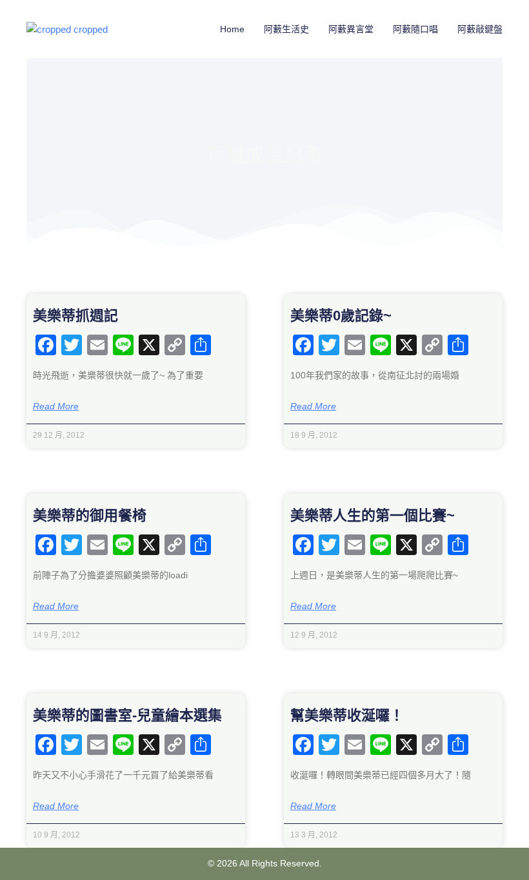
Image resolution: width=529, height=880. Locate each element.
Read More (56, 406)
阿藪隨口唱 (415, 29)
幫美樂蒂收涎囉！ (347, 715)
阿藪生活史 (286, 29)
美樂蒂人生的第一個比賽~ (372, 515)
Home (232, 29)
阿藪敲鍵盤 (480, 29)
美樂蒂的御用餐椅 (89, 515)
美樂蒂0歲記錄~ (341, 316)
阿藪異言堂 (351, 29)
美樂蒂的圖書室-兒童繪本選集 (127, 715)
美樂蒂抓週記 (75, 316)
